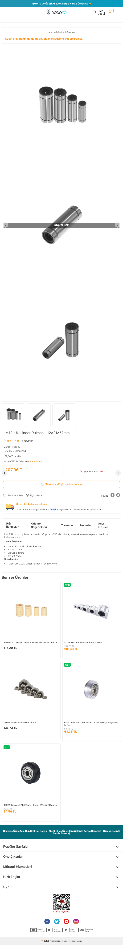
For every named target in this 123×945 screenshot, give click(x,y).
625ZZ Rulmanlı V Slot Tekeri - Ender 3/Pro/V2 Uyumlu (30, 805)
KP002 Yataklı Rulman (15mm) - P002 (22, 722)
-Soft (44, 941)
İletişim (54, 509)
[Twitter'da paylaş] (118, 495)
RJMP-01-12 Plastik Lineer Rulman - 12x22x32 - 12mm (30, 642)
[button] (112, 495)
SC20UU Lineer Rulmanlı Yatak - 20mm (83, 642)
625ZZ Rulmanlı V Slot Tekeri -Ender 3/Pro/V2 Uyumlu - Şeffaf (91, 723)
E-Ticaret (52, 941)
